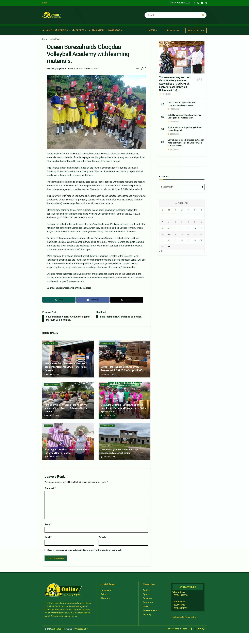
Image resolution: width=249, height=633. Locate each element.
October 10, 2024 (75, 68)
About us (105, 598)
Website (102, 537)
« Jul (161, 251)
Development (107, 343)
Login (46, 3)
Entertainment (150, 610)
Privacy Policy (173, 629)
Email (48, 537)
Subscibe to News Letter (185, 617)
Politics (63, 30)
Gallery (104, 594)
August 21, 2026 (108, 374)
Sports (80, 30)
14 (195, 228)
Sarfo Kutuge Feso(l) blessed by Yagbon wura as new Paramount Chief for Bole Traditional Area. (186, 143)
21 (195, 234)
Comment (50, 488)
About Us (174, 30)
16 (162, 234)
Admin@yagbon (56, 68)
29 (201, 240)
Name (48, 524)
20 (188, 234)
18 (175, 234)
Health (146, 606)
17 (169, 234)
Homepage (106, 590)
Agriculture (51, 343)
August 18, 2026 (108, 416)
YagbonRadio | (57, 629)
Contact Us (197, 30)
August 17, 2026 (108, 457)
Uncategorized (52, 385)
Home (49, 30)
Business (147, 598)
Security (147, 614)
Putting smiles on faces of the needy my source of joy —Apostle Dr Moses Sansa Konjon (66, 408)
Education (98, 30)
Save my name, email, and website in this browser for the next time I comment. (84, 550)
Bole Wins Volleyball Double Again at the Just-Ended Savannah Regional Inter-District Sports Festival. (124, 408)
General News (55, 39)
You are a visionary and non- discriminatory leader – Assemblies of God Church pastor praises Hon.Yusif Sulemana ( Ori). (175, 84)
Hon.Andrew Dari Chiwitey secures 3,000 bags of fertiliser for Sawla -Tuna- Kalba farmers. (66, 367)
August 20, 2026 (52, 416)
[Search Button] (204, 15)
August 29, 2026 (52, 374)
